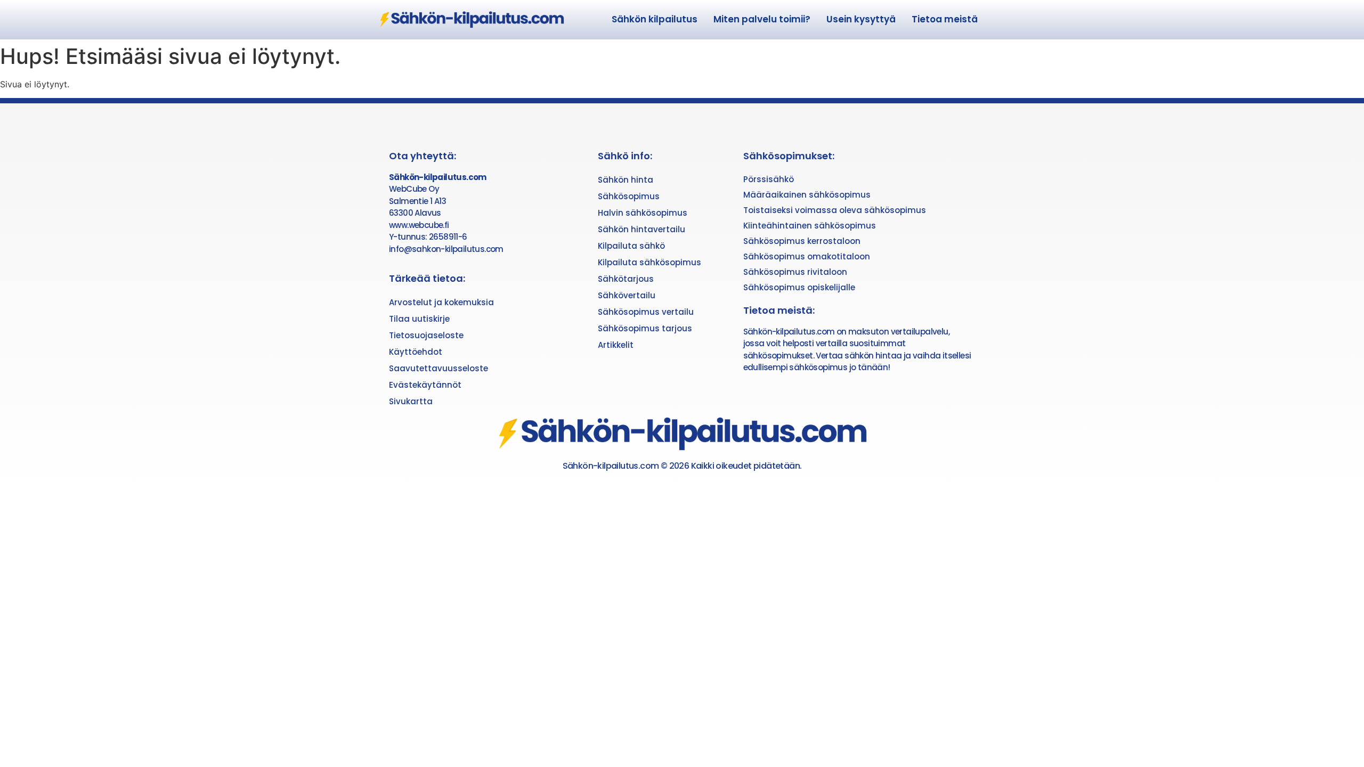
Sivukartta (411, 401)
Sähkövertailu (626, 295)
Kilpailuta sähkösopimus (649, 262)
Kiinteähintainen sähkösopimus (809, 225)
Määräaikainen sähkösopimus (807, 194)
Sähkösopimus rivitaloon (795, 272)
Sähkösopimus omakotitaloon (806, 256)
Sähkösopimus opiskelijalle (799, 287)
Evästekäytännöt (425, 384)
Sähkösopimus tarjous (645, 328)
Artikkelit (616, 344)
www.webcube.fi (419, 225)
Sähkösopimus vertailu (646, 311)
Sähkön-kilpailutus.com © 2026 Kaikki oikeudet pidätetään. (682, 466)
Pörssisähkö (768, 179)
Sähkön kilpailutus (654, 19)
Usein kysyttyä (861, 19)
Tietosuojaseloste (426, 335)
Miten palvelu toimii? (761, 19)
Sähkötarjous (626, 278)
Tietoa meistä (945, 19)
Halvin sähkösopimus (642, 212)
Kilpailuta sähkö (631, 245)
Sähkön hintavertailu (641, 229)
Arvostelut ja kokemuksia (441, 302)
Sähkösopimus (629, 196)
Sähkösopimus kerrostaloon (801, 241)
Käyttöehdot (415, 351)
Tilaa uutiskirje (419, 318)
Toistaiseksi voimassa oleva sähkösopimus (834, 210)
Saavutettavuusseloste (438, 368)
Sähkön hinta (625, 179)
